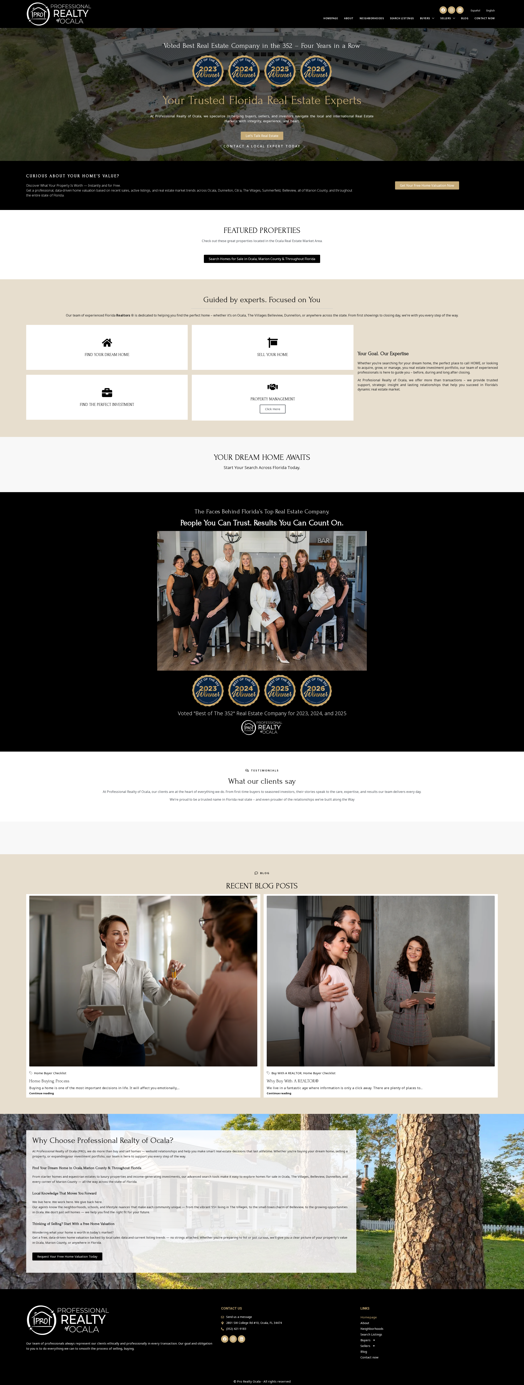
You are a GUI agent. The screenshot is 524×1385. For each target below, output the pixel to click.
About (348, 18)
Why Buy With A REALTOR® (292, 1081)
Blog (464, 18)
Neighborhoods (372, 18)
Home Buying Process (49, 1081)
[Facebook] (443, 10)
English (490, 10)
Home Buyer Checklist (50, 1073)
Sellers (445, 18)
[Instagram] (451, 10)
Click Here (272, 409)
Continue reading (41, 1093)
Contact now (484, 18)
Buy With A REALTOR (286, 1073)
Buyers (425, 18)
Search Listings (402, 18)
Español (475, 10)
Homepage (330, 18)
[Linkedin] (460, 10)
